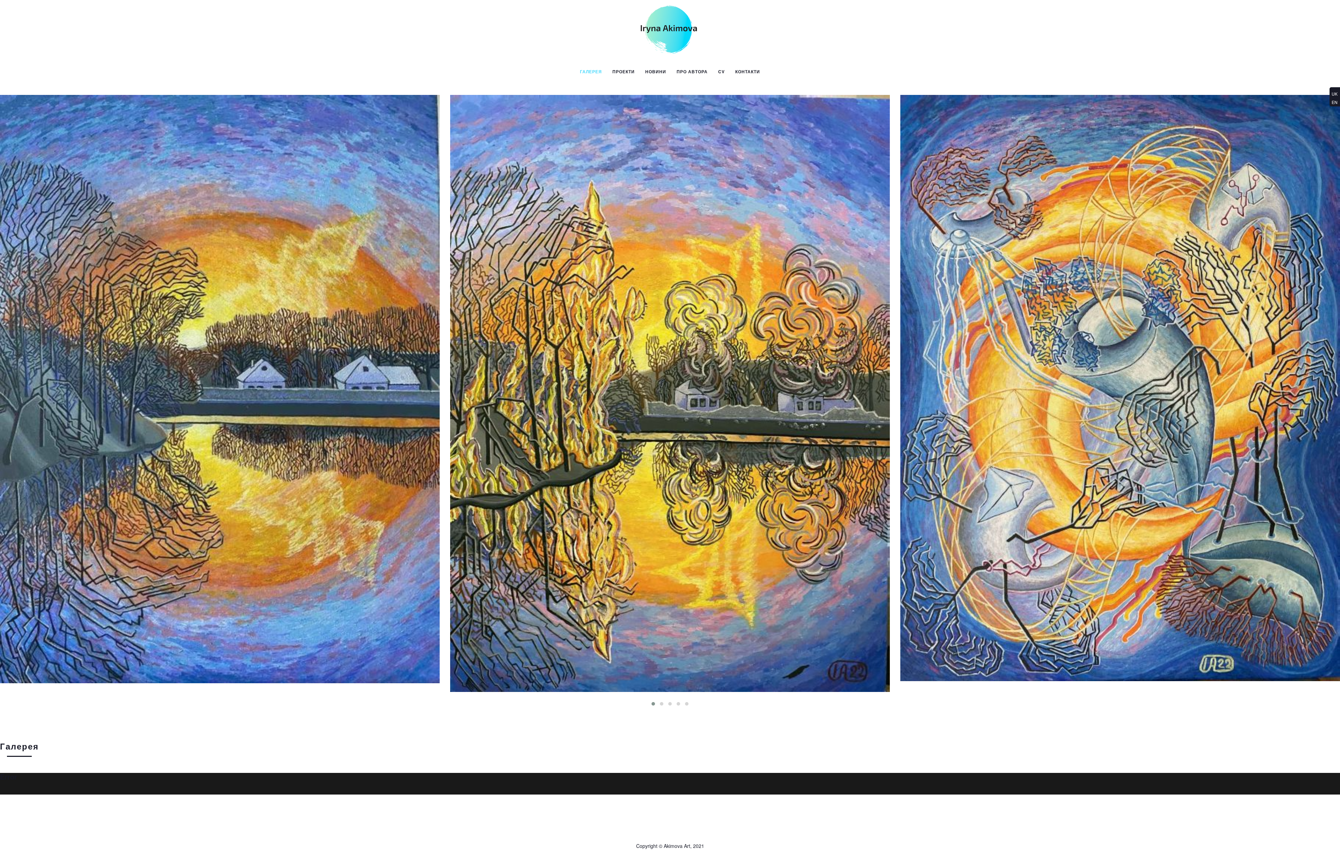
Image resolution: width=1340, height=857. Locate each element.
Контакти (747, 71)
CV (721, 71)
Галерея (591, 71)
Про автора (692, 71)
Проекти (623, 71)
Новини (655, 71)
